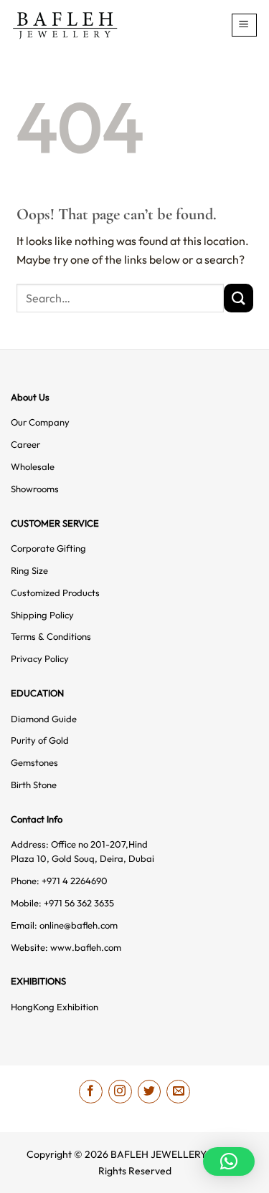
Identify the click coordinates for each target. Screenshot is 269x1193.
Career (25, 444)
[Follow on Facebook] (91, 1091)
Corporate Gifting (48, 548)
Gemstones (34, 762)
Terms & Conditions (51, 636)
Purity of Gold (40, 740)
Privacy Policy (40, 658)
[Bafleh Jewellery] (85, 25)
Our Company (40, 422)
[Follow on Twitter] (149, 1091)
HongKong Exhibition (54, 1006)
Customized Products (55, 592)
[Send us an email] (178, 1091)
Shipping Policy (42, 615)
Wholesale (33, 466)
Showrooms (35, 488)
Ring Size (29, 570)
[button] (245, 25)
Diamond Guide (44, 718)
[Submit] (238, 298)
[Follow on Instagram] (120, 1091)
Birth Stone (34, 784)
